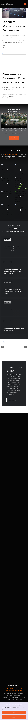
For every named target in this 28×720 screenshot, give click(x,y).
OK (14, 712)
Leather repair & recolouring (8, 42)
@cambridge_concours (12, 154)
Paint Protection (18, 44)
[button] (2, 347)
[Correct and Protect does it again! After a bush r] (7, 170)
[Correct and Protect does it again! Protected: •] (21, 183)
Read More (4, 47)
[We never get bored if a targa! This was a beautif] (7, 210)
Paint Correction (10, 44)
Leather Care (22, 40)
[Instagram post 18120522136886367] (7, 183)
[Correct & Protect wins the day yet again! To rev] (21, 210)
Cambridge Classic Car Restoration (13, 78)
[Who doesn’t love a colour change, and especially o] (21, 170)
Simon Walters (7, 40)
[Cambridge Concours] (7, 3)
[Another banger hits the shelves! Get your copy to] (21, 197)
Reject (14, 717)
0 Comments (10, 96)
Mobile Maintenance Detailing (14, 26)
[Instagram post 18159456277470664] (7, 197)
